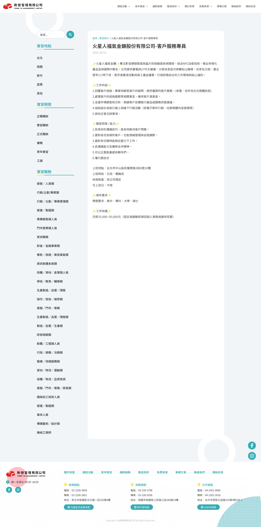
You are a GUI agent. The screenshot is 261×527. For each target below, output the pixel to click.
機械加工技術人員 (48, 397)
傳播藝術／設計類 (48, 423)
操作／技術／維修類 (50, 299)
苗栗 (40, 84)
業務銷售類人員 (47, 219)
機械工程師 (44, 432)
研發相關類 (44, 335)
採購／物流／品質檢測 (51, 379)
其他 (40, 93)
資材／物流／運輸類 (50, 370)
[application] (128, 6)
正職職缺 (42, 116)
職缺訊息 (251, 6)
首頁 (94, 38)
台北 (40, 58)
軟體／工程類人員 (48, 343)
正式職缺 (42, 134)
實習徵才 (104, 38)
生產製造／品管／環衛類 (52, 317)
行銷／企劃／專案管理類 (52, 201)
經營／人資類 (45, 183)
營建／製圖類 (45, 210)
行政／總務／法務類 (50, 352)
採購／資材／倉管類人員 (52, 272)
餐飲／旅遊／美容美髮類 (52, 255)
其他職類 (42, 237)
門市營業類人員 (47, 228)
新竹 (40, 75)
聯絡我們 (236, 6)
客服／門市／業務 (48, 308)
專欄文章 (222, 6)
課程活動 (122, 6)
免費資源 (204, 6)
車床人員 (42, 415)
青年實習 (140, 6)
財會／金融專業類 (48, 246)
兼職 (40, 143)
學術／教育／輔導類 (50, 281)
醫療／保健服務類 (48, 361)
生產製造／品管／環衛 (51, 290)
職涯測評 (172, 6)
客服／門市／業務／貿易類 (54, 388)
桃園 (40, 66)
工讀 (40, 160)
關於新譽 (189, 6)
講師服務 (157, 6)
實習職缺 (42, 125)
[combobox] (51, 34)
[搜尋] (70, 34)
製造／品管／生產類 (50, 326)
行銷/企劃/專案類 (48, 192)
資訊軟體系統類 (47, 263)
